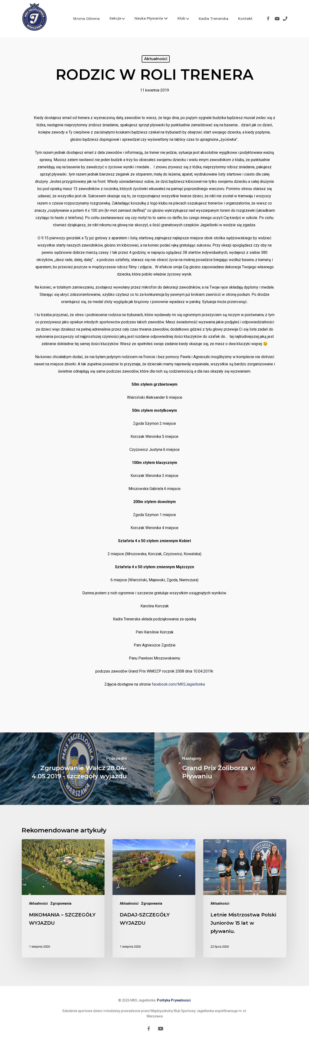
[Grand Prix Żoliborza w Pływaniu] (231, 768)
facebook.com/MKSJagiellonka (178, 684)
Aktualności (155, 59)
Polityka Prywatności (174, 1000)
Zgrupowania (60, 903)
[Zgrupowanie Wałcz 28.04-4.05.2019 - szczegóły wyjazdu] (77, 768)
